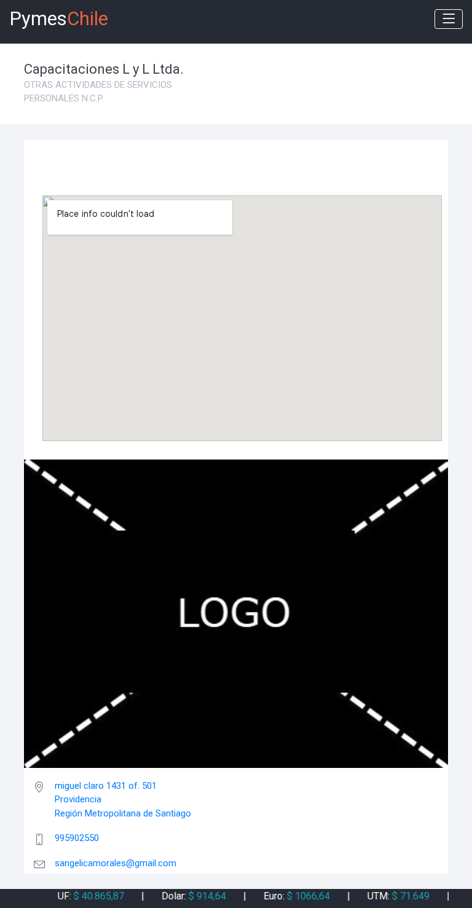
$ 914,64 (199, 896)
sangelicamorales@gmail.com (115, 863)
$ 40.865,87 (90, 896)
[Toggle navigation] (449, 19)
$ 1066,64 (299, 896)
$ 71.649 (402, 896)
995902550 (77, 837)
